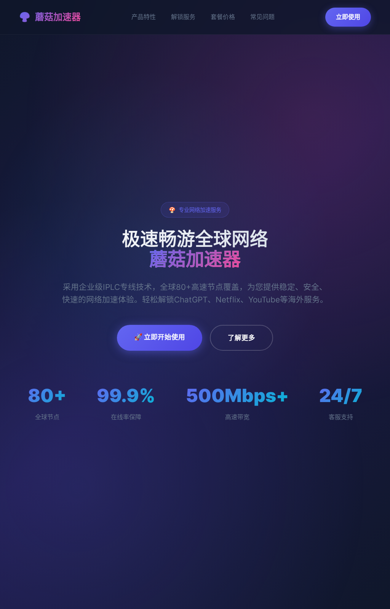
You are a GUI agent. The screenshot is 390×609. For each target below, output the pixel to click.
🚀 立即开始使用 (159, 337)
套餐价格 (223, 17)
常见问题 (262, 17)
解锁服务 (183, 17)
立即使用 (348, 17)
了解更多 (241, 338)
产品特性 (143, 17)
